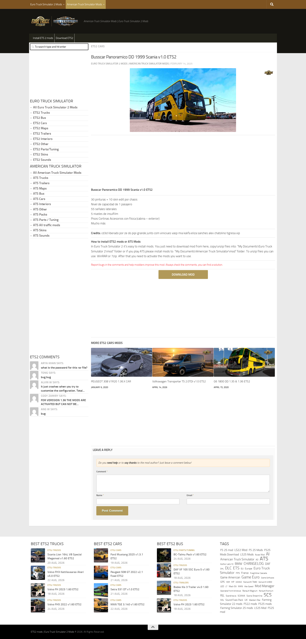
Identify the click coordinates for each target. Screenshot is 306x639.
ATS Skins (39, 230)
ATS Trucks (40, 178)
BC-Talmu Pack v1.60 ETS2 (190, 554)
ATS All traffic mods (46, 225)
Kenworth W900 (265, 582)
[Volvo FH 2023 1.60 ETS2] (38, 590)
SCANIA (241, 595)
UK (246, 599)
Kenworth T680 (250, 582)
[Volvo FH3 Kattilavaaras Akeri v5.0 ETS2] (38, 573)
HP (232, 582)
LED (222, 586)
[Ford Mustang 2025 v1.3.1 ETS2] (101, 555)
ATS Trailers (41, 183)
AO (257, 559)
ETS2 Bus (39, 118)
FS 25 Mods (256, 550)
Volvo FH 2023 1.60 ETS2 (62, 589)
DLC (228, 568)
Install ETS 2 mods (43, 38)
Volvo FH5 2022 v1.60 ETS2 (64, 604)
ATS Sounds (41, 235)
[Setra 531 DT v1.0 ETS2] (101, 590)
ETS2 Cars (98, 46)
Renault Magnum (249, 591)
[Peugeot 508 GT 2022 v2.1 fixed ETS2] (101, 573)
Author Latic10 (226, 564)
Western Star (254, 600)
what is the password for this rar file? (64, 367)
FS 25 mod (226, 550)
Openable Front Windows (230, 591)
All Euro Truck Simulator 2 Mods (55, 107)
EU (242, 568)
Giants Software (267, 577)
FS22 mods (250, 604)
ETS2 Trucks (41, 113)
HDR (228, 582)
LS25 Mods (247, 554)
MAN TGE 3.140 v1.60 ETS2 (127, 604)
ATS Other (40, 209)
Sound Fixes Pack (234, 599)
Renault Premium (266, 591)
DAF (267, 564)
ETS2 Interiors (42, 139)
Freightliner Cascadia (258, 573)
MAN (240, 586)
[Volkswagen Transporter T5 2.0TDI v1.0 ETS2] (182, 362)
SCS (268, 595)
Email (190, 495)
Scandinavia (231, 595)
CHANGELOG (254, 563)
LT (226, 586)
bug (43, 413)
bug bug (46, 377)
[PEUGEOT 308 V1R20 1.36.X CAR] (121, 362)
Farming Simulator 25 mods (236, 608)
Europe (248, 568)
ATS (264, 559)
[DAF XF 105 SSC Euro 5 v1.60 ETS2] (164, 570)
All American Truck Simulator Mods (57, 173)
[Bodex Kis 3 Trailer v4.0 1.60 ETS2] (164, 588)
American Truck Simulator (237, 559)
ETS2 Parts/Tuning (46, 149)
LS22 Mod (240, 550)
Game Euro (251, 577)
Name (100, 495)
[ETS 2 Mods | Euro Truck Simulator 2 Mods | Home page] (55, 21)
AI (268, 554)
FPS (238, 573)
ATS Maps (40, 188)
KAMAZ (239, 582)
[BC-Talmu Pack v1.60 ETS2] (164, 555)
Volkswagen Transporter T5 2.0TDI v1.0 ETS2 (179, 381)
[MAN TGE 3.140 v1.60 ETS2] (101, 605)
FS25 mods (265, 604)
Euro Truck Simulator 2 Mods (46, 4)
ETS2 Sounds (42, 160)
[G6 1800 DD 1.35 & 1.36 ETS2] (244, 362)
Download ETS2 (64, 38)
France (245, 573)
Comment (102, 471)
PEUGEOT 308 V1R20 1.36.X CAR (111, 381)
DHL (222, 568)
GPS (222, 581)
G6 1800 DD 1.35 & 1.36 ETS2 (232, 381)
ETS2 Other (41, 144)
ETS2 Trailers (42, 133)
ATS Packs (40, 214)
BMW (238, 564)
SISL (222, 600)
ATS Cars (39, 199)
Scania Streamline (254, 595)
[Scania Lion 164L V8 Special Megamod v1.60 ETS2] (38, 555)
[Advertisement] (183, 162)
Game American (230, 577)
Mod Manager (264, 586)
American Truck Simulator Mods (84, 4)
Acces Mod (260, 554)
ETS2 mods (37, 631)
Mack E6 (233, 586)
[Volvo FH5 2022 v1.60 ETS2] (38, 605)
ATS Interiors (42, 204)
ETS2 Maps (40, 128)
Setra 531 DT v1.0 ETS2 (124, 589)
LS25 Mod (260, 608)
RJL (222, 595)
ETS (236, 568)
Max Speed (248, 586)
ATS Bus (38, 194)
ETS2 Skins (40, 154)
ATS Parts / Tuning (45, 220)
